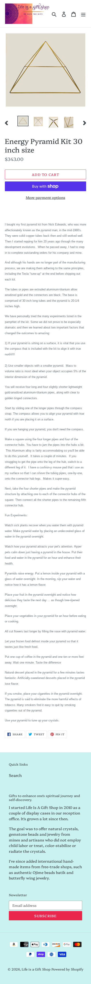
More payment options (45, 197)
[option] (23, 121)
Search (15, 775)
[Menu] (83, 13)
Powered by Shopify (67, 969)
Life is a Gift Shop (36, 969)
